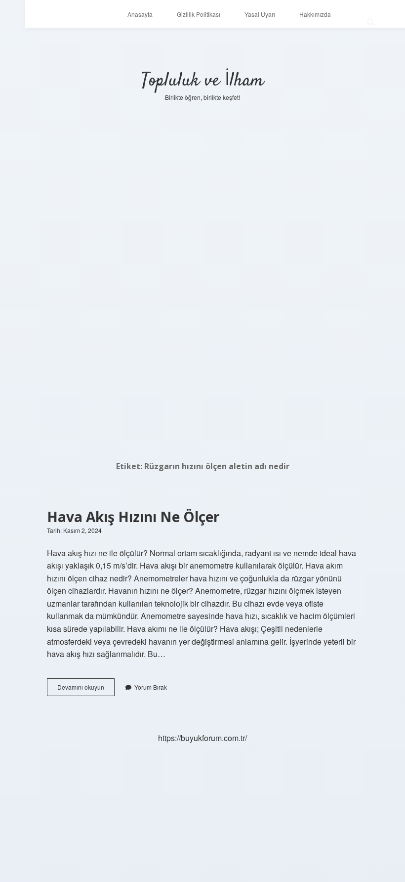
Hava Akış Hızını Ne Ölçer (133, 516)
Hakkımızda (315, 14)
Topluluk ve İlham (202, 81)
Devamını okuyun (86, 689)
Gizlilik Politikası (198, 14)
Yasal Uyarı (259, 14)
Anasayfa (140, 14)
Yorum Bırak (150, 687)
